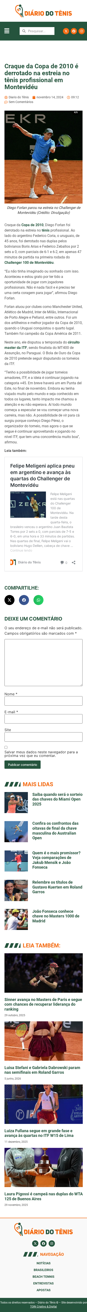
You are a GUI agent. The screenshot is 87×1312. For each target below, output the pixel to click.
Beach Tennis (43, 1276)
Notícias (44, 1263)
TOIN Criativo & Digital (43, 1306)
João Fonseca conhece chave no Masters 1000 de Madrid (55, 916)
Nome (10, 694)
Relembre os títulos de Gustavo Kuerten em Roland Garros (57, 887)
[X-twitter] (66, 31)
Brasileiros (43, 1270)
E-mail (11, 712)
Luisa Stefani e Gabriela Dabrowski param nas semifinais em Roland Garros (42, 1070)
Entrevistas (43, 1283)
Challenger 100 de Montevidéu (29, 262)
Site (7, 730)
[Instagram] (82, 31)
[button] (6, 31)
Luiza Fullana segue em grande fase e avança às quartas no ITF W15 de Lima (39, 1133)
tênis (46, 230)
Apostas (44, 1290)
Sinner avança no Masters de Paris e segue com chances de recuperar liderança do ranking (43, 1004)
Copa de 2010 (32, 225)
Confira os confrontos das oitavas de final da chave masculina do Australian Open (55, 830)
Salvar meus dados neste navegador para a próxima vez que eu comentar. (41, 753)
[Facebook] (74, 31)
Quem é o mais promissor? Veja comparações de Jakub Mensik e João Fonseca (56, 860)
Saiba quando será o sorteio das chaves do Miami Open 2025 (57, 799)
